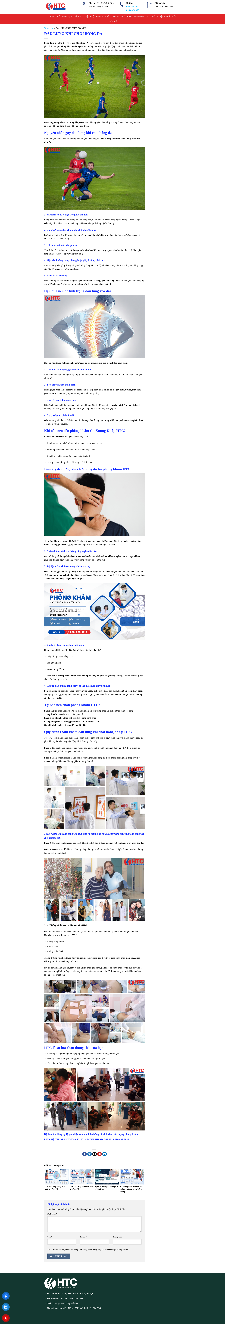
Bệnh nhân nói (168, 17)
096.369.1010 (132, 6)
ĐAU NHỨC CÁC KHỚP (145, 17)
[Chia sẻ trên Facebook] (84, 1154)
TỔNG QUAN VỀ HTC (72, 17)
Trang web (117, 1237)
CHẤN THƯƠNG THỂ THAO (118, 17)
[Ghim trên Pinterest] (99, 1154)
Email (83, 1237)
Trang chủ (54, 17)
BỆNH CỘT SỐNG (93, 17)
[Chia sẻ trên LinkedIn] (104, 1154)
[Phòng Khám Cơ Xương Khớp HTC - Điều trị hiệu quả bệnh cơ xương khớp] (56, 7)
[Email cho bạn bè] (94, 1154)
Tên (49, 1237)
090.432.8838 (132, 10)
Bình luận (52, 1214)
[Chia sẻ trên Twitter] (89, 1154)
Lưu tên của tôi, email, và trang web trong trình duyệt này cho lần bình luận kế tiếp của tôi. (90, 1249)
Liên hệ (113, 21)
